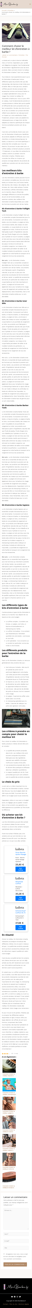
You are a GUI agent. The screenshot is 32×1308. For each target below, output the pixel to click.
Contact (5, 1304)
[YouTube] (12, 1297)
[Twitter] (20, 1297)
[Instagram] (17, 1297)
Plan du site (13, 1304)
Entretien (22, 55)
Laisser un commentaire (9, 55)
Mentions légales (23, 1304)
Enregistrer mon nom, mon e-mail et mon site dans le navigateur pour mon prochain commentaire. (15, 1256)
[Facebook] (14, 1297)
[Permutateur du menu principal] (30, 4)
